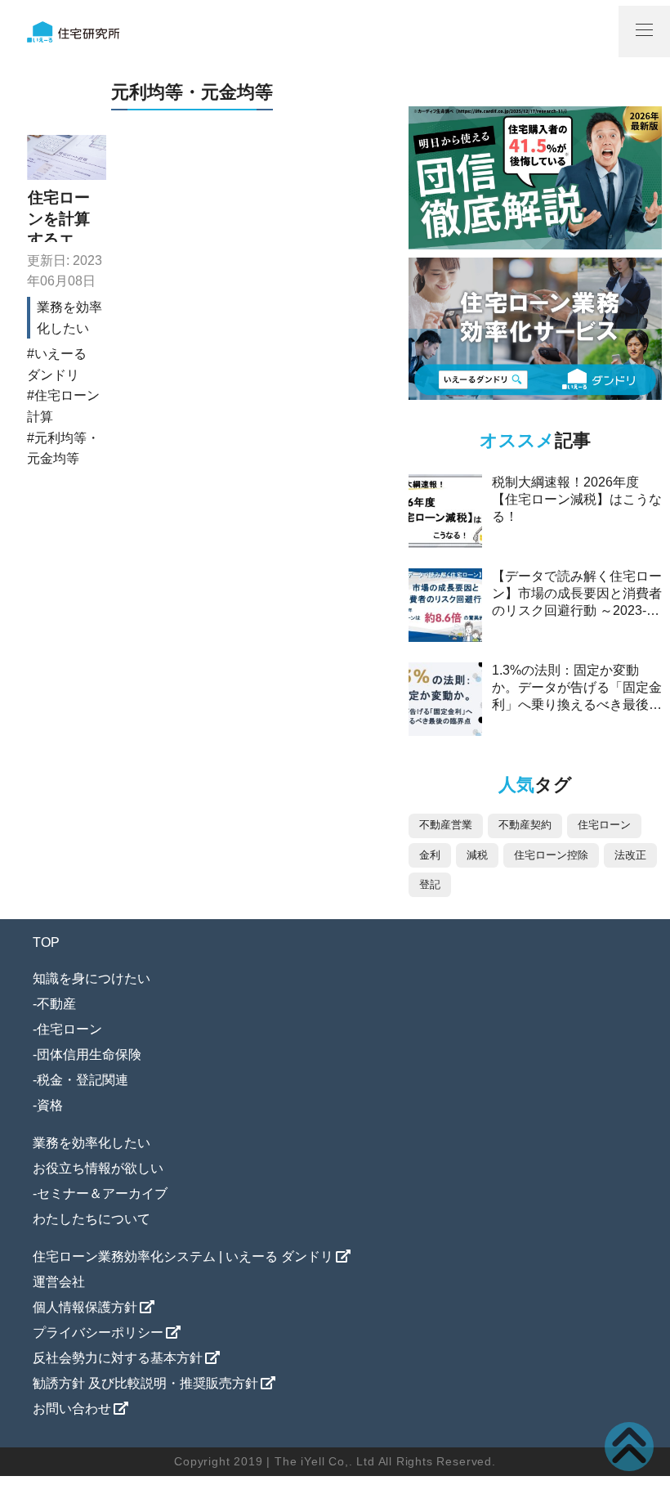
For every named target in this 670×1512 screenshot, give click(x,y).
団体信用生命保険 (89, 1054)
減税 (477, 855)
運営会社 (59, 1282)
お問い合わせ (72, 1409)
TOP (46, 942)
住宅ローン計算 (63, 406)
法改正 (630, 855)
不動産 (56, 1004)
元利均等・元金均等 (63, 448)
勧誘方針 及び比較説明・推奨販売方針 (145, 1383)
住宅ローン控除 (551, 855)
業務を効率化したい (91, 1143)
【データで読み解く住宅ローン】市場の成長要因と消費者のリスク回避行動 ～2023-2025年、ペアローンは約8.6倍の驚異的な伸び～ (577, 610)
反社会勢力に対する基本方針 (118, 1358)
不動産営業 (445, 825)
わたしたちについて (91, 1219)
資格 (50, 1105)
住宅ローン (604, 825)
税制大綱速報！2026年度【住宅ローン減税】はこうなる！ (577, 499)
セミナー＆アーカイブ (102, 1193)
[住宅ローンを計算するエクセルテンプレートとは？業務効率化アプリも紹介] (66, 157)
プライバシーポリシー (98, 1332)
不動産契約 (525, 825)
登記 (429, 884)
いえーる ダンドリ (57, 364)
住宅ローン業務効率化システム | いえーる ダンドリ (183, 1256)
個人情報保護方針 (85, 1307)
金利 (429, 855)
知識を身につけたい (91, 978)
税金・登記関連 (82, 1080)
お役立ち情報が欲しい (98, 1168)
